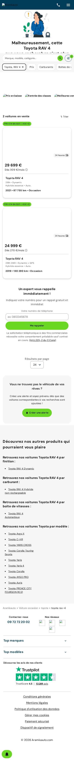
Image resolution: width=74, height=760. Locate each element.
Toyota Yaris (15, 560)
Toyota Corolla (16, 571)
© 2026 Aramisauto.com (37, 740)
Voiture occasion (28, 608)
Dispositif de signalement (37, 727)
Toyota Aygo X (16, 533)
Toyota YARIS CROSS (19, 545)
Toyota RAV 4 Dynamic (21, 468)
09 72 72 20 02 (18, 622)
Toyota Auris (15, 582)
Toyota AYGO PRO (18, 577)
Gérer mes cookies (37, 715)
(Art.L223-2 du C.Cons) (42, 340)
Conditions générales (37, 696)
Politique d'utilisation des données (37, 709)
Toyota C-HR (15, 539)
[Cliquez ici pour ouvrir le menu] (68, 5)
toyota (44, 608)
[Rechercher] (60, 58)
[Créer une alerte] (7, 754)
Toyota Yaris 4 (16, 565)
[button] (22, 67)
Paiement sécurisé (37, 721)
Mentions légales (37, 703)
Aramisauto (9, 608)
